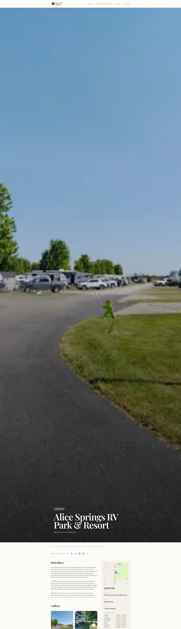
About (118, 3)
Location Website (110, 608)
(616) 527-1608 (108, 602)
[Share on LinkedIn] (79, 553)
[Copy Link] (87, 553)
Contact (127, 3)
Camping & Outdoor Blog (104, 3)
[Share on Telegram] (83, 553)
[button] (116, 572)
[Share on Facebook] (71, 553)
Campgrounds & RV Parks (73, 546)
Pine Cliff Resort (57, 546)
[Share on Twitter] (75, 553)
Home (90, 3)
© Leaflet (125, 583)
